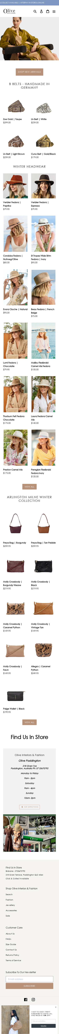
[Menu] (54, 11)
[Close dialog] (55, 1007)
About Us (10, 933)
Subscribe (43, 1026)
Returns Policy (12, 955)
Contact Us (11, 949)
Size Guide (11, 944)
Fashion (9, 899)
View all (30, 486)
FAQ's (8, 939)
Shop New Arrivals (29, 71)
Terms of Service (13, 960)
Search (9, 894)
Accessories (11, 910)
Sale (8, 915)
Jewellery (10, 905)
